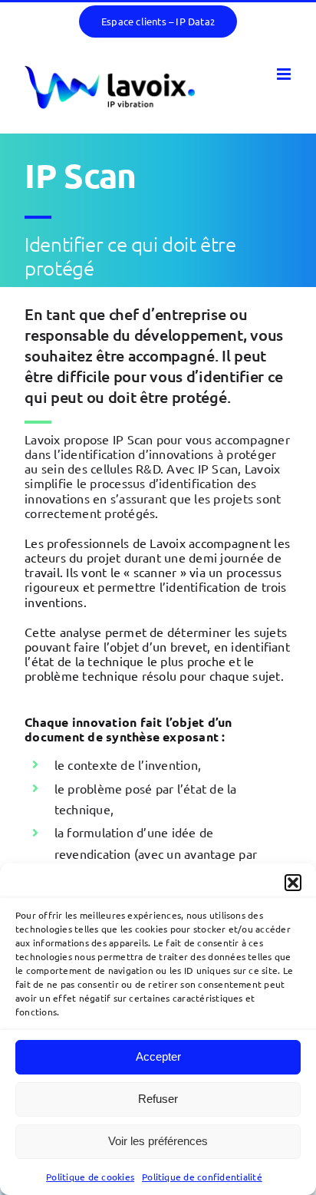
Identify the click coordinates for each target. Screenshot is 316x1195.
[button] (293, 882)
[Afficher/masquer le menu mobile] (285, 74)
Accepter (158, 1056)
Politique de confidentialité (202, 1176)
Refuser (158, 1098)
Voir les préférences (158, 1140)
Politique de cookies (90, 1176)
